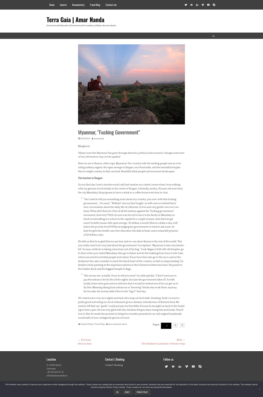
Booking (119, 365)
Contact (109, 365)
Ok (117, 392)
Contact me (111, 5)
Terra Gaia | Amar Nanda (75, 19)
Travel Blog (95, 5)
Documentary (78, 5)
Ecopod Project (87, 324)
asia (110, 324)
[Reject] (259, 389)
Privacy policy (142, 392)
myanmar (116, 324)
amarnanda (99, 139)
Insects (63, 5)
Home (52, 5)
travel (124, 324)
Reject (127, 392)
